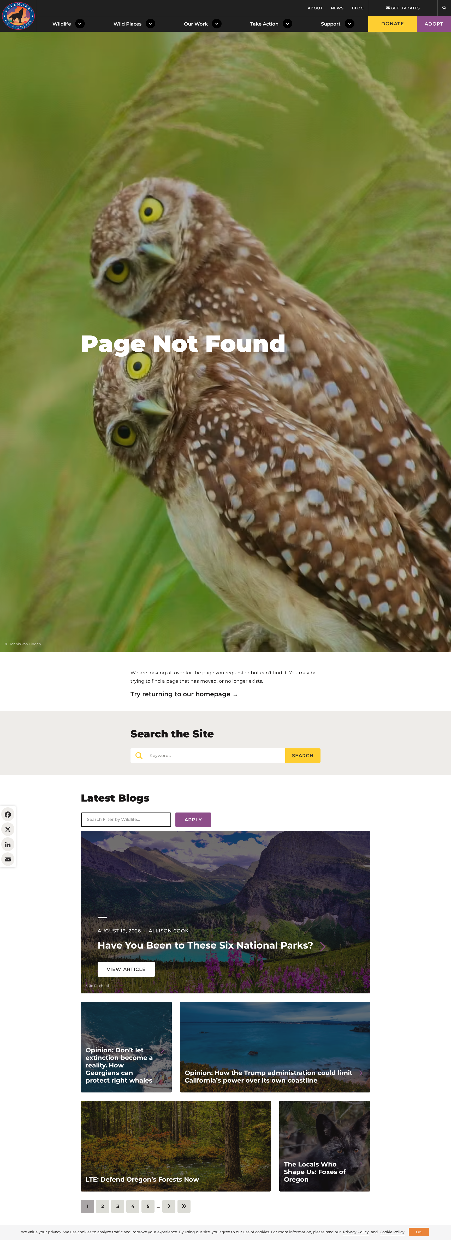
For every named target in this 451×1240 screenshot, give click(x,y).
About (315, 8)
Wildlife (61, 24)
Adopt (434, 24)
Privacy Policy (356, 1232)
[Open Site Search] (444, 8)
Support (331, 24)
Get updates (405, 8)
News (337, 8)
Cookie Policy (392, 1232)
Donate (392, 24)
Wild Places (127, 24)
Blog (358, 8)
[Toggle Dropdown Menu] (81, 24)
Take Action (264, 24)
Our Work (196, 24)
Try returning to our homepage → (184, 694)
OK (419, 1232)
